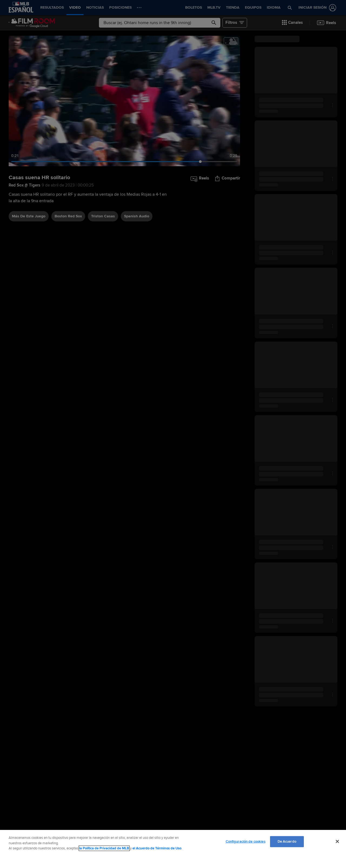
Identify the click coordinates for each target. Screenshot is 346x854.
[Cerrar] (337, 841)
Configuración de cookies (245, 841)
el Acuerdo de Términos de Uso (156, 848)
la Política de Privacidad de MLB (104, 848)
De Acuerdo (287, 841)
